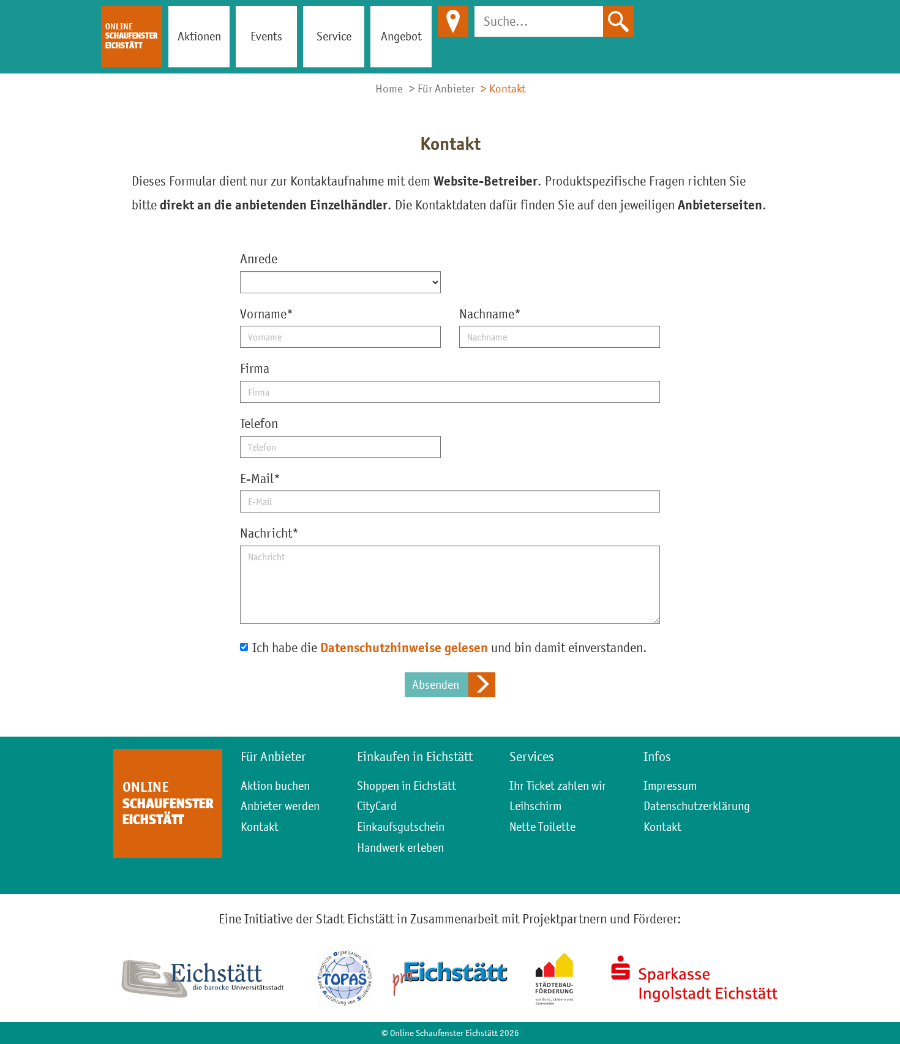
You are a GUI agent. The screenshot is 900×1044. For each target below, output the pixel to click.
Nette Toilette (542, 826)
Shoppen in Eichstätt (406, 785)
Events (266, 36)
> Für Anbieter (441, 88)
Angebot (401, 36)
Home (389, 88)
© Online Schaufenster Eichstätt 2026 (450, 1032)
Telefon (259, 423)
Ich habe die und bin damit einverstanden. (449, 647)
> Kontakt (503, 88)
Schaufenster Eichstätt (131, 36)
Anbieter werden (280, 805)
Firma (254, 368)
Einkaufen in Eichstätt (415, 756)
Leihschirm (535, 805)
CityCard (377, 805)
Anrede (258, 258)
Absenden (435, 684)
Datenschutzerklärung (696, 805)
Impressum (670, 785)
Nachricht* (269, 533)
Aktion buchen (275, 785)
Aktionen (199, 36)
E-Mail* (260, 478)
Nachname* (490, 313)
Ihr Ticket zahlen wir (557, 785)
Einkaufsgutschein (400, 826)
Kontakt (260, 826)
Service (334, 36)
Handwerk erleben (400, 847)
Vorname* (266, 313)
